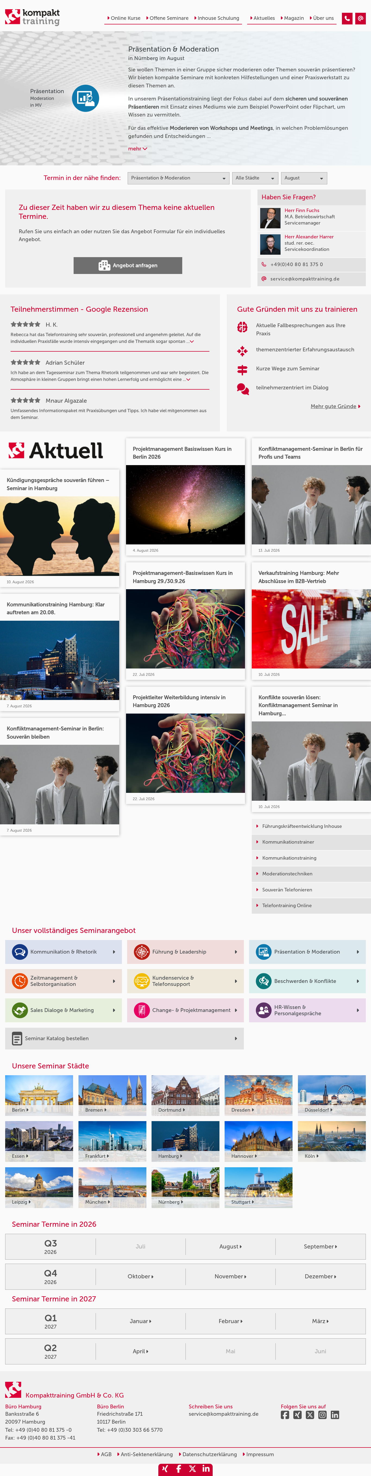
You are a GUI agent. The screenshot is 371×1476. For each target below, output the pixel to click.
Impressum (259, 1454)
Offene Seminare (169, 18)
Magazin (294, 18)
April (139, 1351)
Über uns (323, 18)
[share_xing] (165, 1470)
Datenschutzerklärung (209, 1454)
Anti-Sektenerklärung (146, 1454)
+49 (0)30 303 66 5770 (135, 1430)
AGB (106, 1454)
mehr (135, 149)
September (319, 1246)
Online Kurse (125, 18)
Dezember (319, 1276)
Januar (139, 1321)
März (318, 1321)
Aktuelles (264, 18)
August (228, 1246)
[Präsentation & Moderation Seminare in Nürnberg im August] (347, 18)
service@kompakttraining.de (224, 1414)
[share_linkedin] (206, 1470)
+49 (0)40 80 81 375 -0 (43, 1430)
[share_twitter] (192, 1470)
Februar (229, 1321)
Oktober (139, 1276)
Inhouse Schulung (218, 18)
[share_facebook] (179, 1470)
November (229, 1276)
